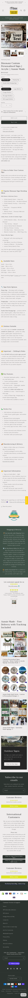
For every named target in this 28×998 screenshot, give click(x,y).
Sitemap (5, 940)
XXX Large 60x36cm (8, 99)
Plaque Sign (6, 79)
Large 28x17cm (17, 89)
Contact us (19, 249)
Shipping (8, 74)
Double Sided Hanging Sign (10, 83)
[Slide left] (1, 53)
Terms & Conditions (8, 943)
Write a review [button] (14, 806)
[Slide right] (26, 53)
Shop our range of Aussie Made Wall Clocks (14, 861)
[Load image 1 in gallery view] (7, 53)
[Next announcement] (25, 2)
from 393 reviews (13, 586)
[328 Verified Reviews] (14, 521)
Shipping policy (10, 993)
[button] (3, 10)
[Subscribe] (23, 790)
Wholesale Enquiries (8, 933)
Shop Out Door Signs (12, 764)
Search (4, 906)
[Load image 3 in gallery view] (21, 53)
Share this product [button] (7, 506)
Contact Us (5, 920)
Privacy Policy (6, 937)
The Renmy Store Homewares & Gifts (13, 989)
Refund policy (8, 991)
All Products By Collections (9, 910)
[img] (14, 584)
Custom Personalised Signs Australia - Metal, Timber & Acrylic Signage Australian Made (14, 661)
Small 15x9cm (6, 89)
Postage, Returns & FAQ (8, 916)
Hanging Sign (16, 79)
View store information (8, 131)
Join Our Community (8, 930)
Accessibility (6, 947)
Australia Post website (8, 461)
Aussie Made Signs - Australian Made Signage (12, 728)
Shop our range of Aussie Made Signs (14, 857)
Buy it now (14, 122)
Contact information (18, 993)
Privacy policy (16, 991)
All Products (6, 913)
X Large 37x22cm (7, 92)
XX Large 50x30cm (8, 95)
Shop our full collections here (17, 502)
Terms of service (23, 991)
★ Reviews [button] (26, 500)
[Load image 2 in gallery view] (14, 53)
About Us (5, 923)
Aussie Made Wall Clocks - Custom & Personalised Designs (14, 695)
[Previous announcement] (2, 2)
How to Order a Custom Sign (10, 926)
